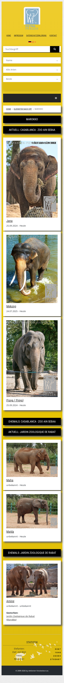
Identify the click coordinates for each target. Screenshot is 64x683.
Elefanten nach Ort (23, 109)
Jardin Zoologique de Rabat (20, 616)
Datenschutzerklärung (36, 35)
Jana (9, 221)
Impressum (18, 35)
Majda (10, 531)
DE (33, 42)
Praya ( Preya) (15, 400)
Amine (10, 601)
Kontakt (53, 35)
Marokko (11, 619)
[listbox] (32, 60)
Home (8, 35)
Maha (9, 480)
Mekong (11, 306)
